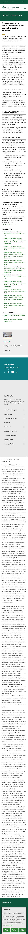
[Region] (23, 2)
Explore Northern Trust (7, 2)
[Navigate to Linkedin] (5, 372)
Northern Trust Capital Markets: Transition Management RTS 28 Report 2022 (14, 233)
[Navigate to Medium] (16, 372)
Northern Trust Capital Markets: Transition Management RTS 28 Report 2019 (14, 276)
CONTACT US (7, 350)
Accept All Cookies (22, 930)
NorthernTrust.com (6, 902)
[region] (14, 920)
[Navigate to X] (8, 372)
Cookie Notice (8, 925)
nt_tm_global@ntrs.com (8, 224)
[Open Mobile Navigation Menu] (25, 8)
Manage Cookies (6, 930)
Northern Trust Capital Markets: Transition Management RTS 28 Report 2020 (14, 262)
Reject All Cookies (14, 930)
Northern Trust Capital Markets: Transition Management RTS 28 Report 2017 (14, 305)
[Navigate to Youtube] (12, 372)
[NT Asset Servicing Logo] (10, 8)
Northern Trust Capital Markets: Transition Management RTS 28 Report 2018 (14, 291)
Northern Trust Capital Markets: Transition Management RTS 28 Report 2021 (14, 248)
